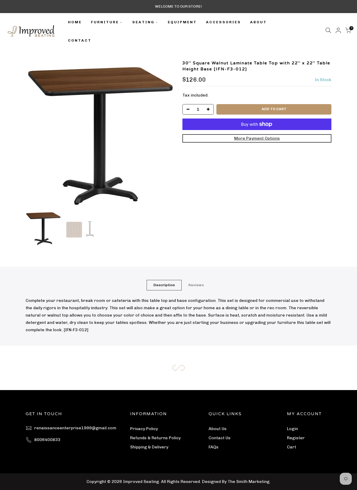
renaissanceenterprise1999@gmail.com (75, 427)
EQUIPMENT (182, 22)
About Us (218, 428)
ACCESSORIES (223, 22)
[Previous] (34, 134)
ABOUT (258, 22)
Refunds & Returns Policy (155, 437)
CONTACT (79, 40)
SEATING (143, 22)
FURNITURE (105, 22)
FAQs (213, 446)
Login (292, 428)
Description (164, 285)
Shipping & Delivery (149, 446)
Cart (291, 446)
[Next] (165, 134)
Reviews (196, 285)
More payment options (257, 138)
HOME (75, 22)
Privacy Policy (144, 428)
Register (296, 437)
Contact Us (220, 437)
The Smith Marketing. (249, 481)
